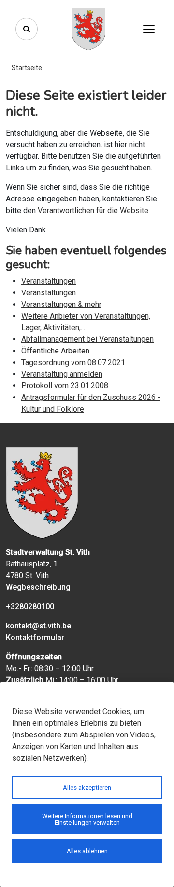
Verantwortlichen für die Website (93, 210)
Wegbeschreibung (38, 587)
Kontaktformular (35, 637)
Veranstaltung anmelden (61, 374)
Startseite (27, 68)
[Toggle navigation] (148, 29)
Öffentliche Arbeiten (55, 350)
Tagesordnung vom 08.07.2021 (73, 362)
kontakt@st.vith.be (38, 625)
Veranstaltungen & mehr (61, 304)
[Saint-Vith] (88, 29)
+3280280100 (30, 606)
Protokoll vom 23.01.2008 (64, 385)
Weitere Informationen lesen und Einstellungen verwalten (87, 819)
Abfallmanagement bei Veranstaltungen (87, 339)
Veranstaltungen (48, 281)
